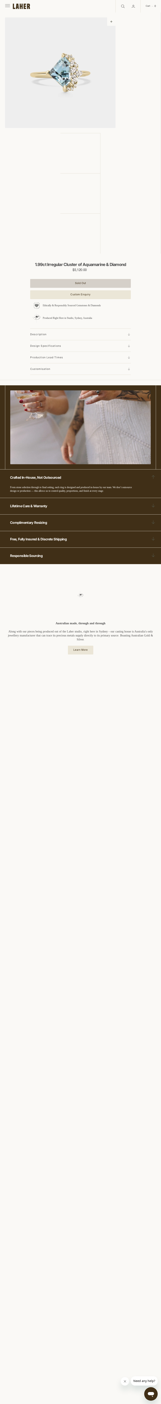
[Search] (122, 6)
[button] (7, 6)
